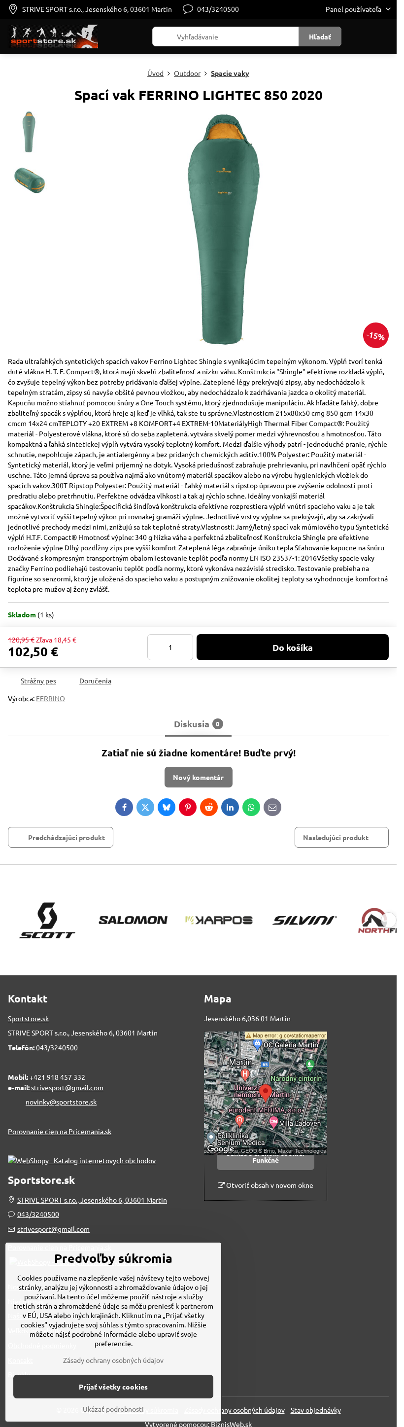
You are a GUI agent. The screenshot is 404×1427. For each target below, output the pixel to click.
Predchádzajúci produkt (66, 837)
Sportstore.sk (28, 1018)
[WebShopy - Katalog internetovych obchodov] (82, 1160)
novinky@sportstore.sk (61, 1101)
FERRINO (50, 698)
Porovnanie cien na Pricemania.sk (59, 1131)
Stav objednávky (316, 1409)
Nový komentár (198, 777)
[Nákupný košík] (361, 36)
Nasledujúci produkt (336, 837)
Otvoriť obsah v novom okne (269, 1184)
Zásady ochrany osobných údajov (234, 1409)
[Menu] (385, 36)
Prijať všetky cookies (113, 1386)
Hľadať (320, 36)
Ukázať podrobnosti (113, 1408)
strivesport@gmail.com (67, 1087)
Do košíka (292, 647)
